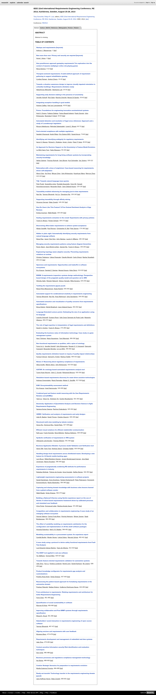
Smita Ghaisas (50, 493)
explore (12, 2)
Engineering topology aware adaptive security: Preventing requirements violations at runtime (62, 253)
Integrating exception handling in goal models (53, 102)
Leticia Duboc (62, 537)
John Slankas (60, 239)
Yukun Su (46, 399)
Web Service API (32, 693)
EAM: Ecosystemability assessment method (52, 385)
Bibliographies (63, 27)
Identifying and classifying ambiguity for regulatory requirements (60, 139)
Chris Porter (40, 506)
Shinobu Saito (41, 281)
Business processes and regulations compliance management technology (63, 657)
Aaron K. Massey (42, 142)
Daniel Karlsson (76, 563)
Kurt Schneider (73, 160)
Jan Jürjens (83, 160)
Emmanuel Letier (50, 506)
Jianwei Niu (63, 247)
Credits (17, 693)
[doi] (87, 19)
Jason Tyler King (50, 239)
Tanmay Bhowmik (48, 194)
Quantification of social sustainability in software (54, 602)
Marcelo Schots (73, 537)
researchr (4, 2)
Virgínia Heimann (67, 516)
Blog (41, 693)
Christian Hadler (68, 448)
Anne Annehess (54, 480)
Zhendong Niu (65, 194)
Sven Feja (47, 448)
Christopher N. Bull (63, 228)
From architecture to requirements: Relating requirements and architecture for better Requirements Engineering (64, 593)
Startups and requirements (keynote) (49, 47)
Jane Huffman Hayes (43, 679)
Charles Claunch (63, 417)
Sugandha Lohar (50, 184)
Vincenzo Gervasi (42, 202)
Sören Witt (39, 448)
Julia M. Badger (41, 417)
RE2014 (45, 23)
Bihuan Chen (56, 173)
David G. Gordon (42, 328)
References (54, 27)
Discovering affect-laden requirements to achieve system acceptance (61, 225)
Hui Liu (57, 194)
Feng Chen (40, 597)
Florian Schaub (53, 220)
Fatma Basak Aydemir (66, 113)
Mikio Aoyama (75, 281)
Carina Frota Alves (54, 516)
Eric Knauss (40, 270)
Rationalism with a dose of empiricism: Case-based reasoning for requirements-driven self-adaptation (65, 169)
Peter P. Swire (77, 142)
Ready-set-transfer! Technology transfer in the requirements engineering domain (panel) (65, 674)
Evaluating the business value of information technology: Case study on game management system (64, 334)
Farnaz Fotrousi (41, 357)
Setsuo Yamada (64, 281)
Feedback (53, 693)
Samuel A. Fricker (54, 357)
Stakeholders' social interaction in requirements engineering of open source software (64, 622)
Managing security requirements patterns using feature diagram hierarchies (63, 244)
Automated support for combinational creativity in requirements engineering (64, 294)
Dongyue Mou (48, 425)
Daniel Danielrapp (42, 480)
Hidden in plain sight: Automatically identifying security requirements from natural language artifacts (63, 235)
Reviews (70, 27)
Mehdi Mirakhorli (51, 307)
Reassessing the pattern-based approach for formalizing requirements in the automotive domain (64, 583)
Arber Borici (73, 270)
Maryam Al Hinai (41, 605)
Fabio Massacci (55, 150)
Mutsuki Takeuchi (52, 281)
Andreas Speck (57, 448)
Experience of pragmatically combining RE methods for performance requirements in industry (61, 468)
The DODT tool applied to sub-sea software (52, 553)
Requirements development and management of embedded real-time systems (64, 639)
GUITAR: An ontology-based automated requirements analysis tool (60, 369)
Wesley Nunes (52, 537)
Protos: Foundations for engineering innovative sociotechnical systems (62, 110)
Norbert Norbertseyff (67, 480)
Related (76, 27)
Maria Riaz (40, 239)
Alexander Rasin (55, 186)
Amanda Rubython (42, 529)
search (26, 2)
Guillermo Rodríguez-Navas (69, 587)
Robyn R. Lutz (49, 16)
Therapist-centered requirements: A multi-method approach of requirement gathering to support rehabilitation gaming (63, 75)
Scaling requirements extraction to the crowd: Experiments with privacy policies (65, 218)
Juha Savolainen (72, 296)
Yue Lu (46, 563)
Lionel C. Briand (71, 126)
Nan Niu (39, 194)
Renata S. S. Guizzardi (76, 346)
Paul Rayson (51, 228)
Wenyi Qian (40, 173)
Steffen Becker (78, 472)
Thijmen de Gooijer (55, 472)
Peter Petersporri (80, 480)
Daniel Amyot (75, 134)
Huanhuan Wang (79, 173)
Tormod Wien (50, 556)
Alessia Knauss (63, 270)
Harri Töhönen (41, 338)
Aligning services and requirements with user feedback (56, 631)
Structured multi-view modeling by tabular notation (54, 422)
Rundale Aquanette (63, 184)
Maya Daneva (41, 69)
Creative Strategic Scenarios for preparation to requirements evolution (61, 665)
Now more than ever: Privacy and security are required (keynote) (59, 55)
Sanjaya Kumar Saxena (44, 409)
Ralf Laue (39, 433)
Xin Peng (48, 173)
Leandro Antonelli (42, 317)
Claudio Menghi (67, 257)
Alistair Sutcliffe (41, 228)
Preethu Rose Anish (43, 577)
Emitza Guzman (41, 213)
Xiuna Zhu (39, 425)
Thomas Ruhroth (52, 160)
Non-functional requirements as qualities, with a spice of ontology (60, 343)
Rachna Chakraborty (60, 409)
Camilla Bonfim (41, 537)
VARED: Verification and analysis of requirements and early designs (60, 414)
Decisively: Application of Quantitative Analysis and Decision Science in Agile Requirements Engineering (64, 405)
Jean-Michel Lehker (52, 247)
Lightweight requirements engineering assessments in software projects (62, 477)
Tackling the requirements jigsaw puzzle (50, 286)
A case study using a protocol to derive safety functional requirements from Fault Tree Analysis (65, 544)
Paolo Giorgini (79, 113)
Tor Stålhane (40, 556)
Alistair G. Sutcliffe (69, 380)
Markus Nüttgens (70, 433)
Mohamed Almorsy (68, 372)
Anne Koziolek (67, 472)
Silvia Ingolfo (40, 365)
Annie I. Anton (41, 58)
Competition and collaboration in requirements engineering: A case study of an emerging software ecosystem (65, 512)
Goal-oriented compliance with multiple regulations (55, 131)
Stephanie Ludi (57, 89)
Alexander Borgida (49, 349)
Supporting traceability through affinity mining (53, 199)
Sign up (153, 2)
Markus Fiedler (65, 357)
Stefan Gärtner (41, 160)
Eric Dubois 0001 (65, 134)
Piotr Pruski (40, 184)
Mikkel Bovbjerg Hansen (53, 459)
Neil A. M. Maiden (55, 529)
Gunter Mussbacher (66, 399)
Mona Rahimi (40, 307)
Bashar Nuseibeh (88, 257)
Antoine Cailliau (41, 105)
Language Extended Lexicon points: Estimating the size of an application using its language (65, 313)
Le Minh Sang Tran (42, 150)
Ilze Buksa (39, 660)
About (4, 693)
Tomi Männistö (64, 338)
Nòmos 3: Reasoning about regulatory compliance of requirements (60, 362)
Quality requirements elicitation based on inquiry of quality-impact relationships (65, 354)
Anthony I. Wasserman (43, 50)
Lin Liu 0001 (61, 349)
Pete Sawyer (74, 228)
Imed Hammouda (51, 388)
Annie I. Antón (67, 142)
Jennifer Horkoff (41, 97)
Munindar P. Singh (51, 116)
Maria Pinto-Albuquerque (44, 289)
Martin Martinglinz (54, 482)
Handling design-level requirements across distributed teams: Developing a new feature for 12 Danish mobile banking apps (65, 455)
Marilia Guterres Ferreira (44, 668)
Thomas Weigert (58, 441)
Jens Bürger (63, 160)
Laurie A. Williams (72, 239)
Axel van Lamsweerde (54, 105)
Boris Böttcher (59, 433)
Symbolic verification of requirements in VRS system (55, 438)
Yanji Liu (39, 399)
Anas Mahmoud (60, 296)
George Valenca (41, 516)
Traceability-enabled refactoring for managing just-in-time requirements (62, 191)
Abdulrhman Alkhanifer (43, 89)
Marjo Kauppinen (52, 338)
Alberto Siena (50, 365)
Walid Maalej (52, 213)
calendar (20, 2)
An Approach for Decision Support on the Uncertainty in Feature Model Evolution (65, 147)
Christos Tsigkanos (42, 257)
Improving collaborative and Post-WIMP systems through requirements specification (62, 612)
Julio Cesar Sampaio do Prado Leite (71, 317)
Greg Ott (73, 184)
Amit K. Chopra (41, 113)
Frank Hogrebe (49, 433)
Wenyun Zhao (90, 173)
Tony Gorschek (39, 16)
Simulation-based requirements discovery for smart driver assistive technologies (65, 377)
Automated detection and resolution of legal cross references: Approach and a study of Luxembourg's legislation (64, 122)
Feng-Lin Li (40, 346)
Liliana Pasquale (55, 257)
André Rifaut (54, 134)
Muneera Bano (41, 634)
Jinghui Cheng (53, 79)
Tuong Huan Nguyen (43, 372)
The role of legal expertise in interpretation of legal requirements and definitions (65, 325)
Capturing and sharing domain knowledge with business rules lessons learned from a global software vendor (64, 489)
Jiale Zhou (39, 563)
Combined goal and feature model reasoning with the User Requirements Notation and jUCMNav (62, 394)
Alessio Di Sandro (73, 97)
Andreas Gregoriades (43, 380)
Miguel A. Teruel (41, 616)
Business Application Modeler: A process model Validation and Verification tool (65, 446)
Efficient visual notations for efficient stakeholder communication (60, 430)
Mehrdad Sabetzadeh (57, 126)
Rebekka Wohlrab (42, 472)
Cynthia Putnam (41, 79)
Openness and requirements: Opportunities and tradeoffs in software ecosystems (61, 266)
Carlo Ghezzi (77, 257)
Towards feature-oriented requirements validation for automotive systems (63, 561)
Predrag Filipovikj (42, 587)
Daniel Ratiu (58, 425)
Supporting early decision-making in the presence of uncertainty (59, 94)
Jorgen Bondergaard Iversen (71, 459)
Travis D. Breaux (41, 220)
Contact (10, 693)
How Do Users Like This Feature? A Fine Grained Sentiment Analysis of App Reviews (63, 208)
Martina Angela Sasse (64, 506)
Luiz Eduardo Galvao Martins (46, 548)
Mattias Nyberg (54, 587)
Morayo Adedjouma (42, 126)
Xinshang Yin (54, 399)
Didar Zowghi (53, 202)
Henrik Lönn (66, 563)
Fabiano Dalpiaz (52, 113)
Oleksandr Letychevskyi (44, 441)
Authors (42, 27)
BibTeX (48, 27)
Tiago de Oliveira (62, 548)
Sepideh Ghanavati (42, 134)
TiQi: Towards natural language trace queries (52, 181)
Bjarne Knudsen (49, 461)
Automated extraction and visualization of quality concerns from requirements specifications (64, 303)
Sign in (148, 2)
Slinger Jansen (79, 516)
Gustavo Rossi (54, 317)
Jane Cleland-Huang (69, 186)
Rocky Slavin (40, 247)
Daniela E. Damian (51, 270)
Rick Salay (51, 97)
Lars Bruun (40, 459)
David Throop (52, 417)
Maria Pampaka (57, 380)
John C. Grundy (56, 372)
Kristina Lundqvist (56, 563)
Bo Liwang (86, 563)
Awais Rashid (58, 289)
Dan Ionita (39, 652)
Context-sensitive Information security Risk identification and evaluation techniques (62, 648)
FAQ (46, 693)
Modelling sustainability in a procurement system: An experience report (62, 534)
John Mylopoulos (67, 173)
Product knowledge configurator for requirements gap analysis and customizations (60, 572)
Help (23, 693)
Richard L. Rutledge (55, 142)
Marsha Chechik (61, 97)
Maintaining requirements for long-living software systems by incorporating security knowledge (63, 156)
